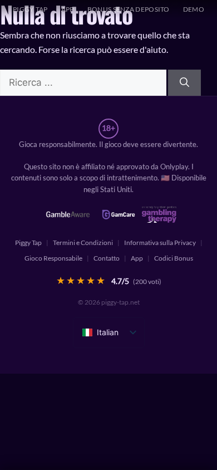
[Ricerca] (184, 83)
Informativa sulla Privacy (160, 242)
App (67, 9)
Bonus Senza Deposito (128, 9)
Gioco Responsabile (53, 258)
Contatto (106, 258)
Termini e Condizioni (83, 242)
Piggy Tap (28, 242)
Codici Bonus (173, 258)
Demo (193, 9)
